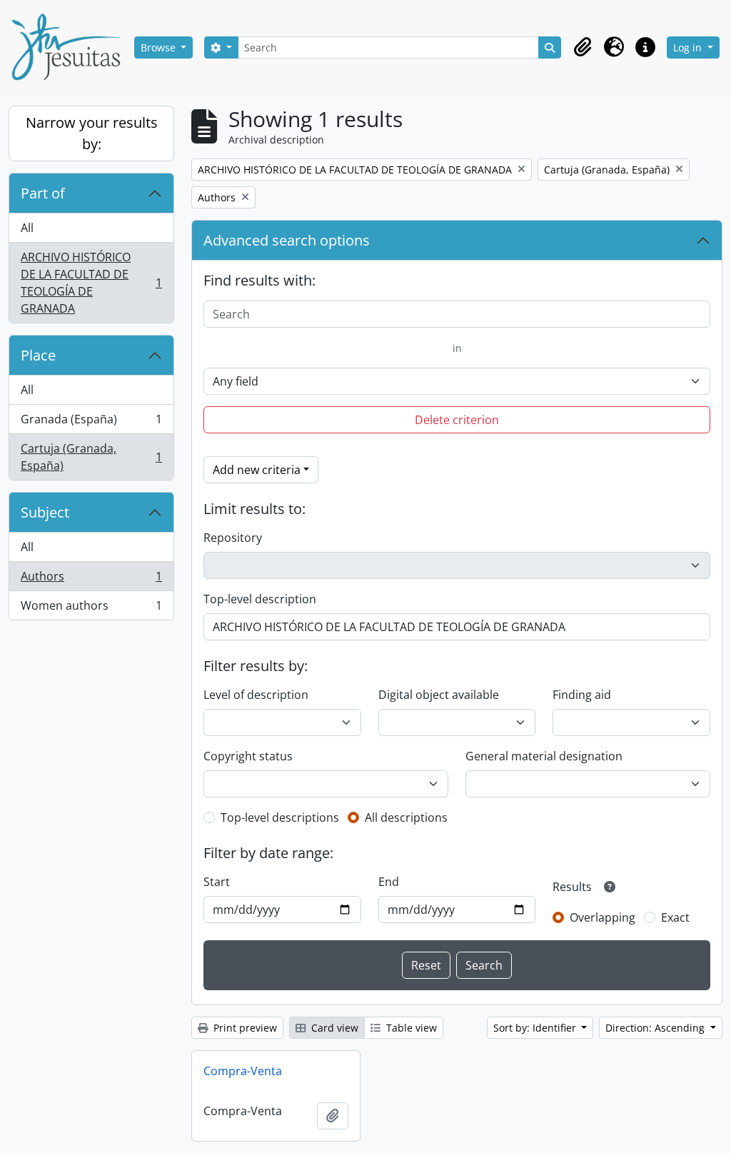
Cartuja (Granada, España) (91, 456)
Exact (675, 917)
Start (216, 882)
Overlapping (602, 917)
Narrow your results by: (92, 133)
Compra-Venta (242, 1071)
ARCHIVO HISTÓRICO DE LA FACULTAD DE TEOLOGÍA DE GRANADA (91, 282)
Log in (689, 47)
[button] (582, 47)
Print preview (244, 1027)
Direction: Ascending (656, 1027)
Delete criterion (457, 420)
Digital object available (438, 695)
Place (38, 355)
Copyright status (248, 756)
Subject (45, 512)
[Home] (71, 47)
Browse (159, 47)
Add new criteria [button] (257, 470)
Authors (91, 579)
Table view (410, 1027)
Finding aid (582, 695)
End (388, 882)
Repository (232, 537)
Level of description (255, 695)
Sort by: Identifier (536, 1027)
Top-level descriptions (280, 817)
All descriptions (406, 817)
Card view (333, 1027)
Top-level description (259, 599)
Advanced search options (286, 240)
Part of (43, 193)
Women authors (91, 609)
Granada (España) (91, 422)
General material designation (543, 756)
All (27, 228)
